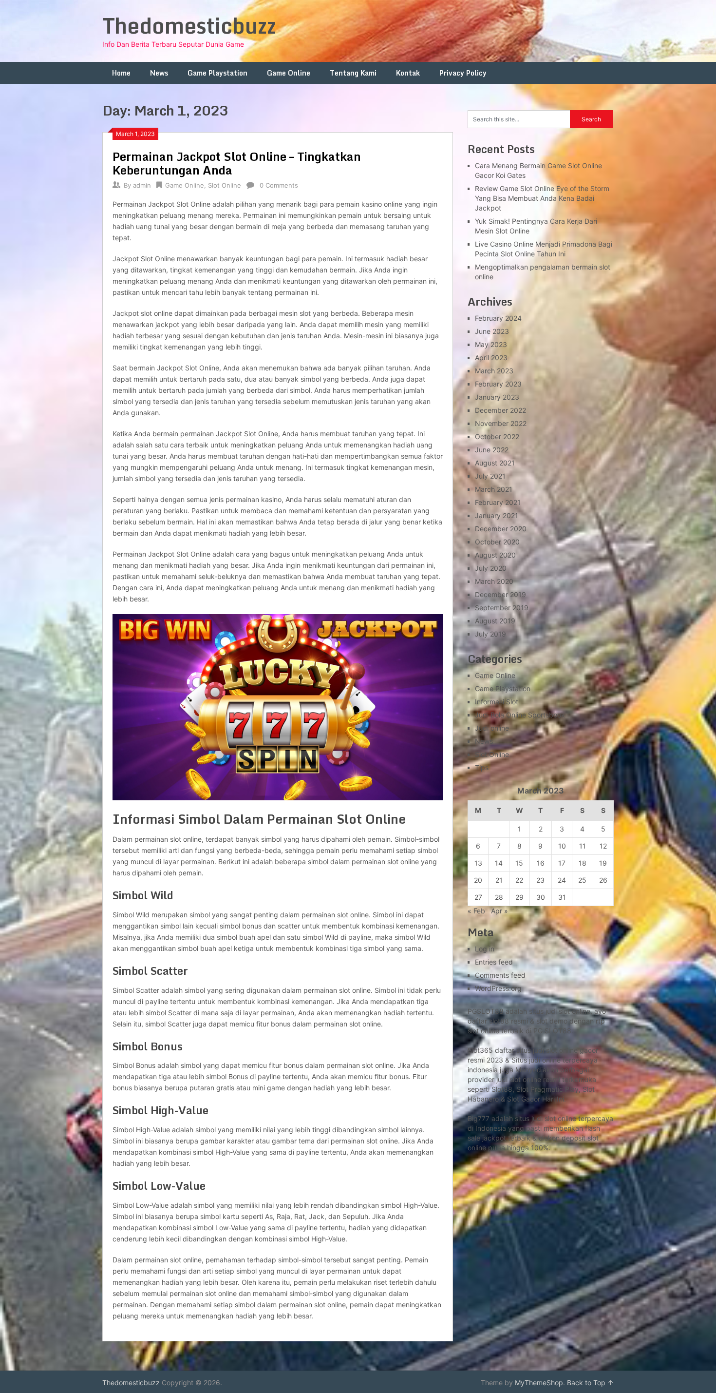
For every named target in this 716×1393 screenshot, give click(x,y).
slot (515, 1079)
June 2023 (492, 331)
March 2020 (494, 581)
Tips (482, 767)
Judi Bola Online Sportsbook (520, 715)
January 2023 (497, 397)
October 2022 (497, 436)
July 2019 (490, 634)
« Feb (476, 911)
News (159, 72)
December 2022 (500, 410)
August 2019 (495, 621)
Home (121, 72)
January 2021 (496, 515)
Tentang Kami (353, 72)
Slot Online (224, 185)
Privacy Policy (463, 72)
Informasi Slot (496, 701)
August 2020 (495, 555)
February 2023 (498, 384)
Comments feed (500, 975)
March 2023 (494, 371)
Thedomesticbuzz (189, 25)
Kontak (408, 72)
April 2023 (491, 357)
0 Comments (279, 185)
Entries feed (494, 962)
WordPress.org (498, 988)
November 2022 (501, 423)
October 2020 (497, 542)
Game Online (288, 72)
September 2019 (501, 607)
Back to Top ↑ (590, 1382)
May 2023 (491, 344)
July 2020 (491, 568)
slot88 (499, 1021)
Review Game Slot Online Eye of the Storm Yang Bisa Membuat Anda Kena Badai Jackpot (542, 198)
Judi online (492, 728)
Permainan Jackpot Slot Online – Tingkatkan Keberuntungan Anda (237, 163)
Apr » (499, 911)
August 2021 (495, 463)
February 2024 (498, 318)
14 (499, 863)
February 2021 (498, 502)
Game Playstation (217, 72)
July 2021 (490, 476)
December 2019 (500, 594)
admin (142, 185)
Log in (484, 949)
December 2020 (501, 528)
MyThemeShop (539, 1382)
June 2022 (492, 449)
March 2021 (493, 489)
